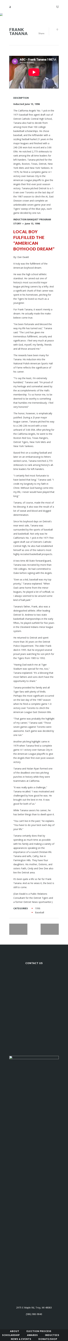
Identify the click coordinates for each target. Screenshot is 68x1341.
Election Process (39, 1331)
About (14, 1331)
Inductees (52, 1335)
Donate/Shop (47, 1339)
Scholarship (11, 1335)
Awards (32, 1335)
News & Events (21, 1339)
